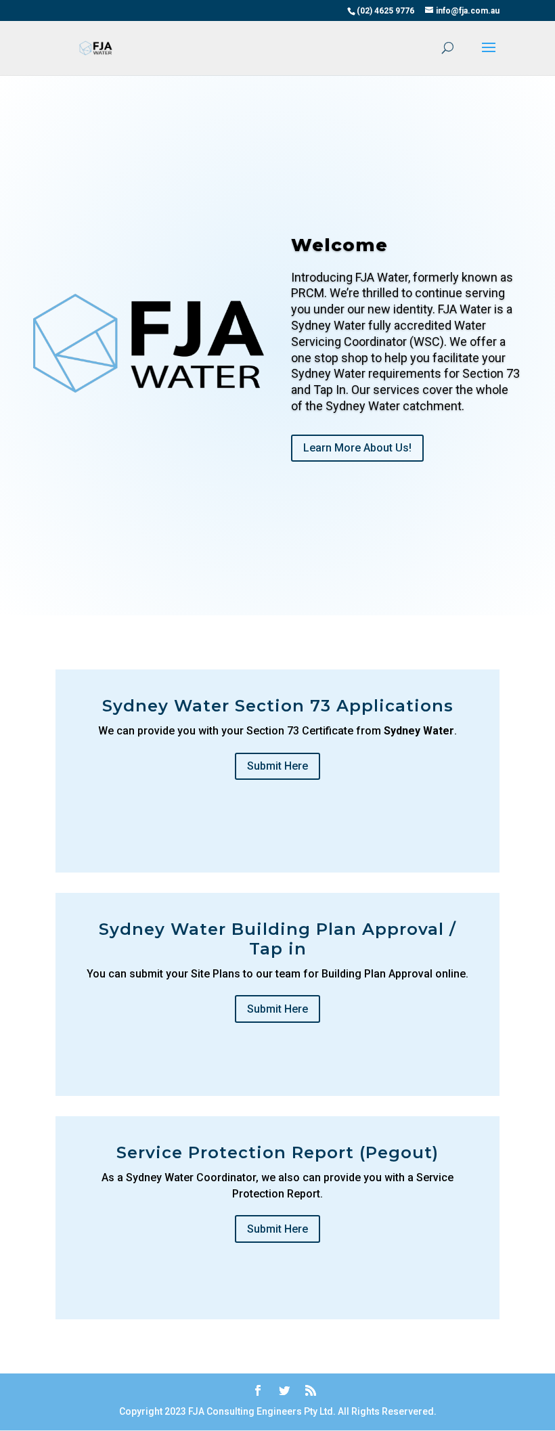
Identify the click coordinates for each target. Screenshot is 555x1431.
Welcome (339, 245)
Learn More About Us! (357, 447)
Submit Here (277, 765)
